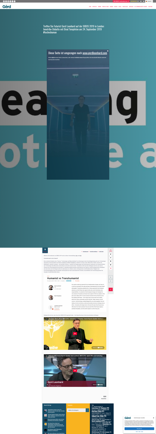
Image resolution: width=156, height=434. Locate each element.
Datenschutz (107, 424)
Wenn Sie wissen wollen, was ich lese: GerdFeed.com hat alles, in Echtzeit (56, 420)
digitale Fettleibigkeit (96, 413)
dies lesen (94, 425)
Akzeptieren (139, 428)
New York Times (99, 424)
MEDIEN (115, 6)
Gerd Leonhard (98, 420)
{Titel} (137, 431)
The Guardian (95, 430)
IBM (110, 421)
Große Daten (101, 251)
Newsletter (94, 424)
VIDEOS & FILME (105, 6)
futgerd (101, 414)
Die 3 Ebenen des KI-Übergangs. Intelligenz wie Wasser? (55, 430)
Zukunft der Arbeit (96, 419)
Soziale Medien (100, 425)
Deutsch (149, 1)
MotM (100, 422)
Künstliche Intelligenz (93, 251)
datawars (105, 409)
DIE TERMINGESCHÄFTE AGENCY (140, 6)
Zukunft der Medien (95, 417)
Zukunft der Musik (102, 417)
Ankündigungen (85, 251)
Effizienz (108, 413)
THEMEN (99, 6)
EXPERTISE (94, 6)
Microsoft (97, 422)
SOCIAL (120, 6)
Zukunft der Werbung (107, 414)
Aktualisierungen (97, 431)
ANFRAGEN (131, 6)
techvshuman (101, 427)
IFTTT (93, 422)
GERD (90, 6)
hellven (107, 421)
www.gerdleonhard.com (95, 53)
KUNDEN (111, 6)
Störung (104, 413)
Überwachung (95, 427)
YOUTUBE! (150, 6)
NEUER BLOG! (125, 6)
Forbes (98, 414)
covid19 (99, 409)
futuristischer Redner (106, 419)
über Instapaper (106, 431)
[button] (153, 417)
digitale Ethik (98, 411)
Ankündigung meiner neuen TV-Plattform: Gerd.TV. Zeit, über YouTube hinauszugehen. (56, 411)
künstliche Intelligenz (98, 406)
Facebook (94, 414)
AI (92, 406)
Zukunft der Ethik (99, 415)
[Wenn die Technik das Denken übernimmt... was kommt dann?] (111, 281)
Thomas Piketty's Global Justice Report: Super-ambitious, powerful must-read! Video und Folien (56, 416)
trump (104, 430)
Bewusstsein (94, 409)
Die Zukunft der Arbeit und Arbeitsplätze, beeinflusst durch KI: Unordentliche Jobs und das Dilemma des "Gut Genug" (56, 425)
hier (77, 255)
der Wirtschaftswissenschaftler (99, 428)
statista (106, 425)
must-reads (106, 422)
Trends (100, 430)
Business (105, 407)
